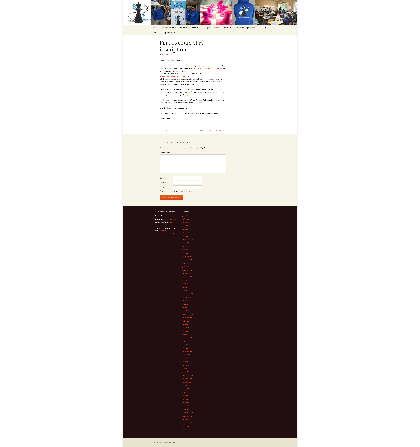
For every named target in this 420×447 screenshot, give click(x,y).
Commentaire (165, 152)
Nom (162, 178)
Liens (155, 33)
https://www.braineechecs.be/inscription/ (206, 68)
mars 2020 (185, 287)
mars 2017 (185, 345)
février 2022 (186, 253)
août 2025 (185, 219)
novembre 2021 (187, 256)
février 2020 (186, 290)
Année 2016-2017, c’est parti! (212, 130)
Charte (216, 28)
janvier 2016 (186, 372)
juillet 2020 (185, 280)
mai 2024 (185, 229)
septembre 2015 (187, 385)
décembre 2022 (187, 239)
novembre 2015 (187, 379)
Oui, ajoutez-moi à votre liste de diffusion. (176, 191)
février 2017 (186, 348)
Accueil (155, 28)
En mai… (165, 130)
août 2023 (185, 233)
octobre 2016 (186, 355)
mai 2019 (185, 307)
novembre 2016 (187, 351)
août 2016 (185, 358)
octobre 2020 (186, 273)
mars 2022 (185, 250)
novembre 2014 (187, 416)
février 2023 (186, 236)
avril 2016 (185, 365)
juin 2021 (185, 263)
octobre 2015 (186, 382)
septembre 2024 (187, 223)
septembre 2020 (187, 277)
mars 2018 (185, 328)
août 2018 (185, 321)
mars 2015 (185, 402)
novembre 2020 (187, 270)
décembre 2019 (187, 294)
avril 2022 (185, 246)
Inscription (227, 28)
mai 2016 (185, 362)
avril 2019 (185, 311)
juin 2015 (185, 392)
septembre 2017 (187, 338)
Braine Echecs (177, 55)
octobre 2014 (186, 419)
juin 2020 (185, 284)
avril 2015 (185, 399)
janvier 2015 (186, 409)
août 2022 (185, 243)
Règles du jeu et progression (246, 28)
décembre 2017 (187, 335)
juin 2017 (185, 341)
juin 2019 (185, 304)
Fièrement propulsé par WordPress (164, 442)
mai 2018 (185, 324)
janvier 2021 (186, 267)
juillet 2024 (185, 226)
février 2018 (186, 331)
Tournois (195, 28)
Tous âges (206, 28)
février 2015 (186, 406)
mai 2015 (185, 396)
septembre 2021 (187, 260)
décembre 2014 (187, 413)
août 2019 (185, 301)
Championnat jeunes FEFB (171, 33)
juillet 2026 (185, 216)
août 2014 (185, 426)
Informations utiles (169, 28)
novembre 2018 (187, 318)
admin (157, 234)
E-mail (163, 182)
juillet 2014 (185, 430)
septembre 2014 (187, 423)
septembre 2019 (187, 297)
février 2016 (186, 368)
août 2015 (185, 389)
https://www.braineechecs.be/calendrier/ (175, 76)
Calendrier (183, 28)
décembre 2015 (187, 375)
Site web (163, 187)
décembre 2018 (187, 314)
